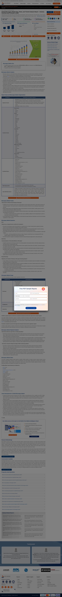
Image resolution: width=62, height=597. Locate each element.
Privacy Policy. (40, 304)
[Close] (46, 287)
